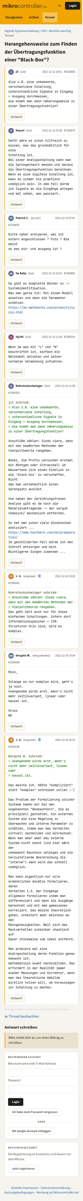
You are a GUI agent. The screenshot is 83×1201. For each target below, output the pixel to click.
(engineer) (29, 576)
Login (72, 6)
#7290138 (13, 747)
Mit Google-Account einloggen (31, 1131)
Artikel (34, 17)
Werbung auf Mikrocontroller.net (58, 1192)
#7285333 (13, 393)
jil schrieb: (19, 402)
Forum (50, 17)
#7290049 (13, 662)
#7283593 (69, 72)
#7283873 (69, 130)
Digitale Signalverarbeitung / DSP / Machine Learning (38, 31)
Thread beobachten (23, 1016)
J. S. (18, 576)
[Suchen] (59, 5)
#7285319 (69, 337)
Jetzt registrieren (23, 1169)
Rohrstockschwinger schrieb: (33, 593)
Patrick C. (22, 218)
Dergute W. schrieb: (25, 756)
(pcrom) (36, 218)
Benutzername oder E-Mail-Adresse (32, 1063)
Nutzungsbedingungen (19, 1192)
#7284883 (69, 273)
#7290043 (13, 583)
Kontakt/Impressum (24, 1188)
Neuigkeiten (14, 17)
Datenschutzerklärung (55, 1188)
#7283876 (13, 225)
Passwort (14, 1080)
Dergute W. (23, 655)
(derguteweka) (41, 655)
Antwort (16, 117)
